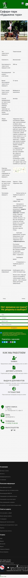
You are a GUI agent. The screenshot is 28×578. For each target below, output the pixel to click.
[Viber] (11, 342)
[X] (9, 342)
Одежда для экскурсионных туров (8, 524)
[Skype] (15, 342)
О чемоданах (3, 519)
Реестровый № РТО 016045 (7, 563)
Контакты (2, 473)
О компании (3, 479)
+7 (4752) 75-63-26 (11, 423)
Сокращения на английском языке (8, 496)
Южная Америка (4, 552)
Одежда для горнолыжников (7, 521)
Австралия (2, 543)
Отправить (14, 328)
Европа (2, 546)
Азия (1, 538)
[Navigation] (23, 3)
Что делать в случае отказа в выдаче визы (10, 505)
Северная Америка (4, 549)
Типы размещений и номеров (7, 502)
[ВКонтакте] (3, 342)
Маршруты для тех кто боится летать (9, 490)
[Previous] (2, 30)
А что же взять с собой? (6, 513)
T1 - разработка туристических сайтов (9, 564)
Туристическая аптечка (6, 530)
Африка (2, 541)
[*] (14, 314)
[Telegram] (7, 342)
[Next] (25, 30)
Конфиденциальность (5, 476)
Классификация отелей (5, 487)
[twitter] (12, 430)
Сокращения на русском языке (8, 499)
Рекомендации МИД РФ (6, 493)
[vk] (14, 430)
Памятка (2, 527)
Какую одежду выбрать (6, 516)
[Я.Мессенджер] (5, 342)
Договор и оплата (4, 470)
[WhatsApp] (13, 342)
